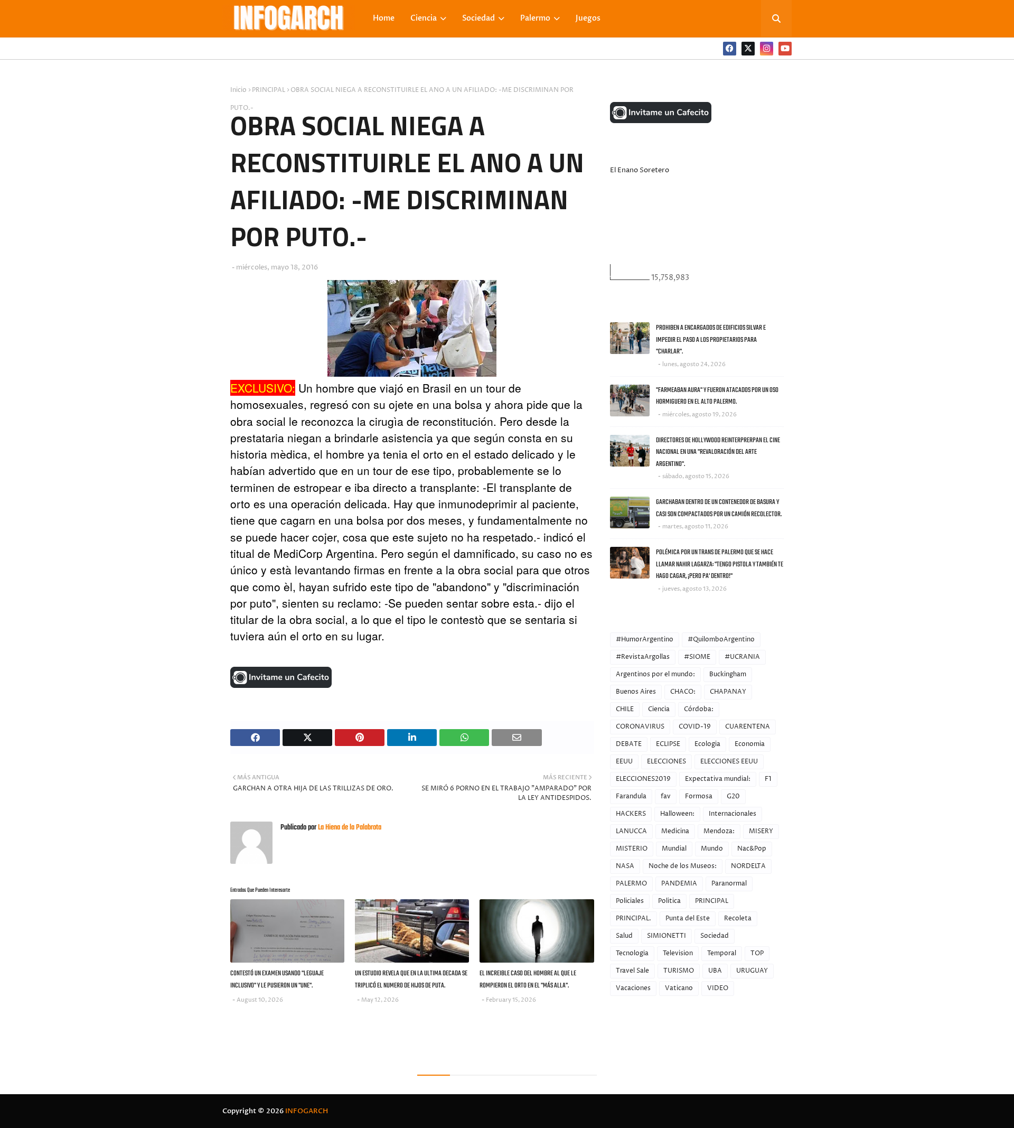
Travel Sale (632, 970)
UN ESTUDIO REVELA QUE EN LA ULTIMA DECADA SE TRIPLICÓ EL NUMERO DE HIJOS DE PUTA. (411, 979)
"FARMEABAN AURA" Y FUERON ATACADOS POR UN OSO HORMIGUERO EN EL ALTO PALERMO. (717, 396)
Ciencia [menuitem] (423, 18)
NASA (625, 866)
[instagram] (766, 48)
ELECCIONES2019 (643, 779)
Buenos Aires (636, 691)
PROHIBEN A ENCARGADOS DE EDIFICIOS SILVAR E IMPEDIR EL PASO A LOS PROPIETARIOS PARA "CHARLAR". (711, 339)
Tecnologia (632, 953)
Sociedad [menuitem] (478, 18)
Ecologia (707, 744)
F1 (768, 779)
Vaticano (679, 988)
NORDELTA (748, 866)
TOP (757, 953)
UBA (715, 970)
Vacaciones (633, 988)
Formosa (698, 796)
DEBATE (629, 744)
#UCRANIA (742, 656)
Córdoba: (698, 709)
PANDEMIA (679, 883)
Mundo (712, 848)
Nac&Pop (751, 848)
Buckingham (727, 674)
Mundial (674, 848)
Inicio (238, 90)
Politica (669, 901)
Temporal (721, 953)
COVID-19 (695, 726)
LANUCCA (631, 831)
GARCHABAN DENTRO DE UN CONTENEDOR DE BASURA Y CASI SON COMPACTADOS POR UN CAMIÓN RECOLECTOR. (719, 508)
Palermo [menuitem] (535, 18)
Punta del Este (687, 918)
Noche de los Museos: (683, 866)
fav (666, 796)
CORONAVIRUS (640, 726)
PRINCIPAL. (633, 918)
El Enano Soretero (639, 170)
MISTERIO (631, 848)
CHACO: (683, 691)
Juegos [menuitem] (588, 18)
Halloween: (677, 813)
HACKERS (631, 813)
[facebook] (729, 48)
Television (678, 953)
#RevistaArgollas (643, 656)
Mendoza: (719, 831)
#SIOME (697, 656)
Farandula (631, 796)
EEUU (624, 761)
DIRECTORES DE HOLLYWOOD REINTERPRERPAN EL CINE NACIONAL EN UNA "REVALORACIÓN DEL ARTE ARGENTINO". (718, 452)
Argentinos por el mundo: (655, 674)
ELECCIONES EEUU (729, 761)
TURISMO (678, 970)
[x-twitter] (748, 48)
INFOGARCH (306, 1111)
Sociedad (714, 935)
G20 (733, 796)
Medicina (675, 831)
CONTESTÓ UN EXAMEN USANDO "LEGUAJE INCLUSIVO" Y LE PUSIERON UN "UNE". (277, 979)
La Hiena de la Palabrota (348, 828)
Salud (624, 935)
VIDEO (717, 988)
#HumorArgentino (644, 639)
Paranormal (729, 883)
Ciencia (659, 709)
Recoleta (738, 918)
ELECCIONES (666, 761)
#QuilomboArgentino (721, 639)
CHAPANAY (728, 691)
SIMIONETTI (666, 935)
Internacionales (732, 813)
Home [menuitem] (384, 18)
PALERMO (631, 883)
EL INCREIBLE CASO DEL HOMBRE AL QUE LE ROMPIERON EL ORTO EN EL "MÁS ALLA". (528, 979)
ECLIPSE (668, 744)
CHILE (625, 709)
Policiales (630, 901)
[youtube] (785, 48)
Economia (750, 744)
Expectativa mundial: (717, 779)
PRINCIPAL (268, 90)
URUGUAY (752, 970)
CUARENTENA (747, 726)
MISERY (761, 831)
